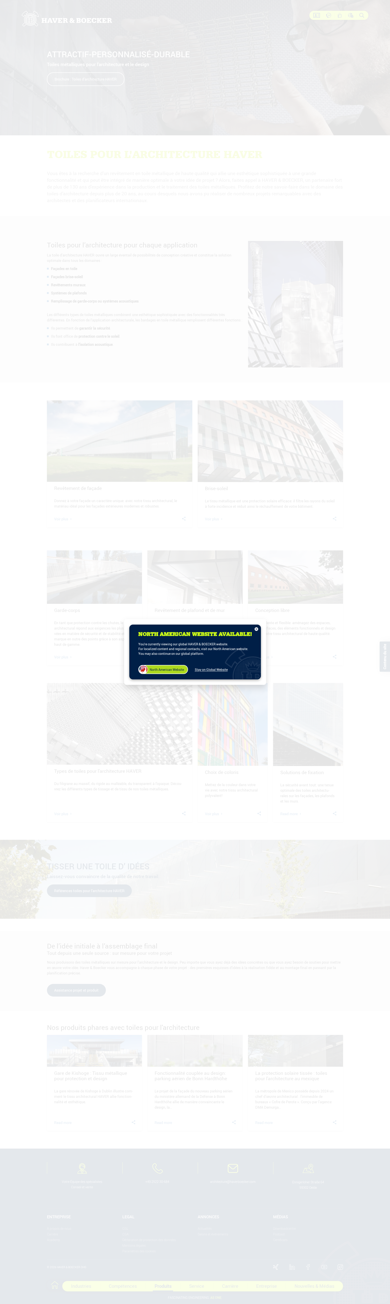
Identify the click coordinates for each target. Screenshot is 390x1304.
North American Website (167, 669)
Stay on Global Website (211, 669)
